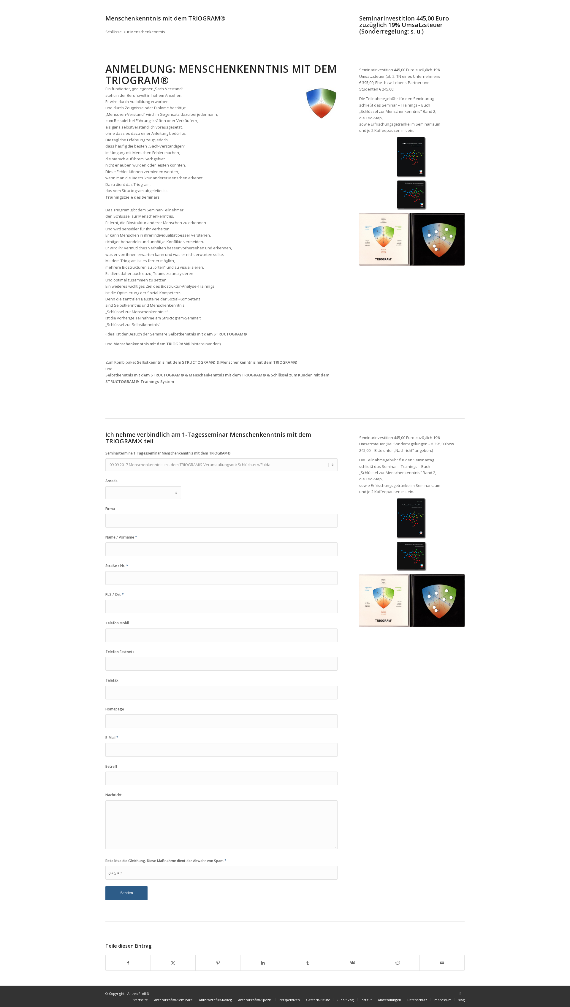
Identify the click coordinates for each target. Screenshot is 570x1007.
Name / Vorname (121, 537)
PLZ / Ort (114, 594)
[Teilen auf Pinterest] (218, 962)
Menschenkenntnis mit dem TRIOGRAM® (152, 343)
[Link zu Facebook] (460, 993)
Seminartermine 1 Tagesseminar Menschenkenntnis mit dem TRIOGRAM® (168, 453)
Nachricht (113, 794)
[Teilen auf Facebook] (128, 962)
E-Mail (111, 737)
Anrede (111, 480)
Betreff (111, 766)
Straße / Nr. (116, 565)
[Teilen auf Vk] (352, 962)
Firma (110, 508)
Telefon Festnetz (119, 651)
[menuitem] (140, 999)
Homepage (114, 709)
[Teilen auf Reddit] (397, 962)
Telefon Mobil (117, 623)
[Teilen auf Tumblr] (307, 962)
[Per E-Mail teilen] (442, 962)
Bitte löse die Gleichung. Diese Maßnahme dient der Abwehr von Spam (166, 860)
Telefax (111, 680)
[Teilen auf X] (173, 962)
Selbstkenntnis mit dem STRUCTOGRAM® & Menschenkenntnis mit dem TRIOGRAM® (217, 362)
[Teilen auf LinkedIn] (262, 962)
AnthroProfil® (138, 993)
